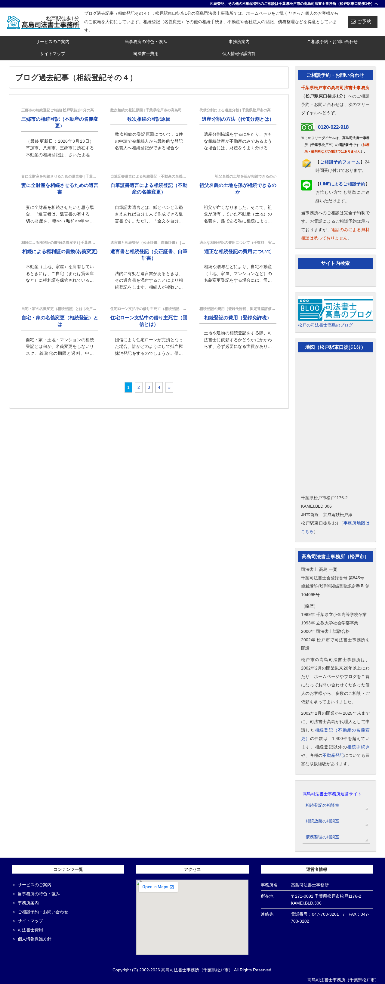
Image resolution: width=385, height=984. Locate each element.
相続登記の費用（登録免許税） (238, 317)
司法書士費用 (146, 53)
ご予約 (364, 21)
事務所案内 (239, 41)
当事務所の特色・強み (146, 41)
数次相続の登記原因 (149, 119)
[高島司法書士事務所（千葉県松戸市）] (43, 21)
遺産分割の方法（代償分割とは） (238, 119)
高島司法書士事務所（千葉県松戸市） (343, 979)
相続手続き (358, 746)
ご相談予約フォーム (340, 161)
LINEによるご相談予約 (342, 183)
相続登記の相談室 (322, 805)
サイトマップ (52, 53)
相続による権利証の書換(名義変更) (59, 251)
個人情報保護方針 (239, 53)
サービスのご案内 (52, 41)
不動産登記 (333, 755)
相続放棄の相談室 (322, 820)
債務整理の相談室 (322, 836)
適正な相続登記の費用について (238, 251)
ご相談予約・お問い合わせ (332, 41)
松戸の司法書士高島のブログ (325, 325)
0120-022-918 (333, 127)
